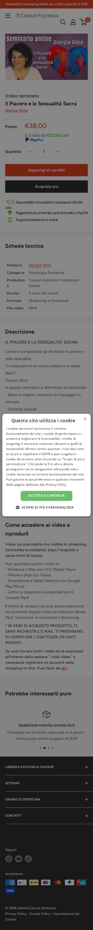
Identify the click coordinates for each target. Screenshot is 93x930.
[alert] (46, 465)
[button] (47, 507)
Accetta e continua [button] (46, 496)
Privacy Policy (56, 484)
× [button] (85, 419)
